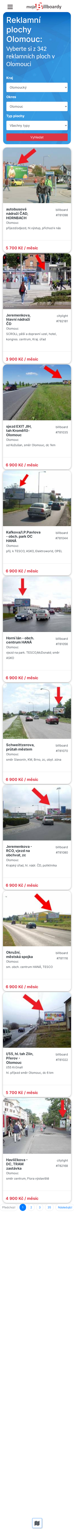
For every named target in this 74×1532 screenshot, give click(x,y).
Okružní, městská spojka (19, 954)
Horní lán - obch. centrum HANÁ (20, 640)
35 (49, 1207)
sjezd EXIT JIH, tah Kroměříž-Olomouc (18, 430)
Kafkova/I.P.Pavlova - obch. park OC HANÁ (23, 536)
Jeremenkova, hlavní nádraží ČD (18, 319)
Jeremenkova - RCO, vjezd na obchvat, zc (19, 850)
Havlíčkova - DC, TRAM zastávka (17, 1164)
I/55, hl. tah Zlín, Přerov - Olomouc (19, 1058)
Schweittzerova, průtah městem (20, 747)
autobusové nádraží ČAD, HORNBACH (17, 213)
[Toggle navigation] (10, 7)
